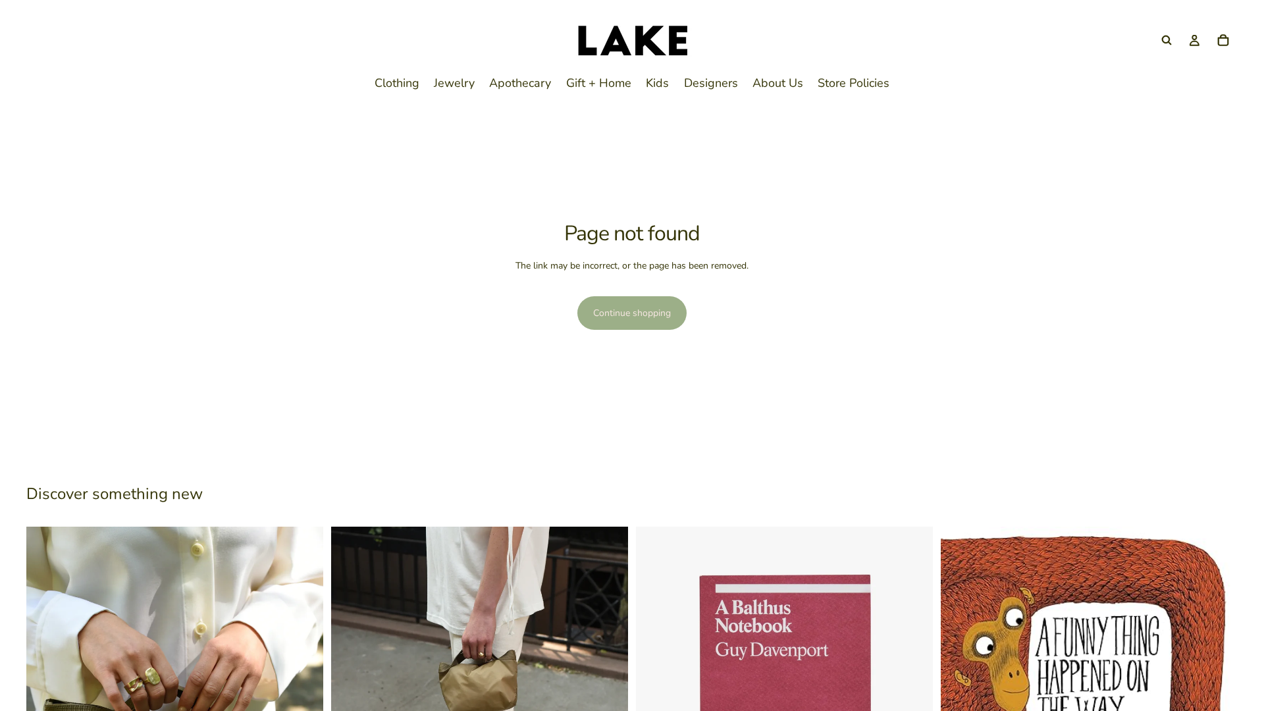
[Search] (1166, 40)
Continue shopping (632, 313)
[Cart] (1223, 40)
